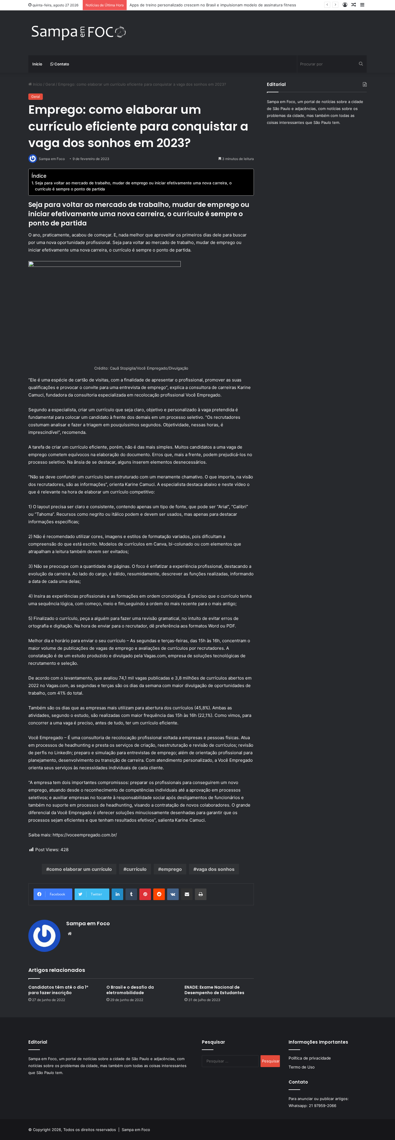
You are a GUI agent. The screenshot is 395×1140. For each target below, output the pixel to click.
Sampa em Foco (88, 923)
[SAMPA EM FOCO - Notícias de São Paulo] (79, 33)
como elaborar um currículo (80, 869)
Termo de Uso (302, 1067)
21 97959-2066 (322, 1105)
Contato (61, 64)
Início (37, 64)
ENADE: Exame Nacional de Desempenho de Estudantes (214, 990)
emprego (171, 869)
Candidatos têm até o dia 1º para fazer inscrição (58, 990)
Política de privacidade (310, 1058)
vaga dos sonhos (215, 869)
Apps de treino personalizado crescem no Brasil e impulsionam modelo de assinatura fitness (213, 5)
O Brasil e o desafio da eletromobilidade (130, 990)
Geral (50, 84)
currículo (136, 869)
